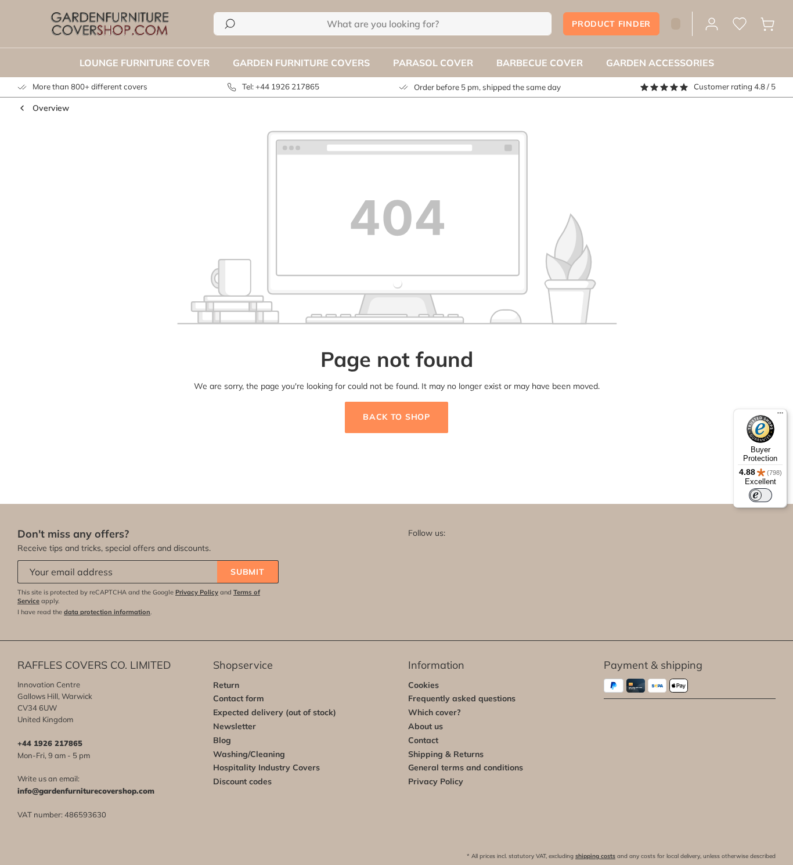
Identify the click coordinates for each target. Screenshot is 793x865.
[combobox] (383, 23)
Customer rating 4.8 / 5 (735, 86)
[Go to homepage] (109, 24)
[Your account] (712, 24)
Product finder (611, 24)
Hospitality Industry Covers (266, 767)
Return (226, 685)
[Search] (229, 23)
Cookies (423, 685)
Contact (423, 740)
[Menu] (780, 416)
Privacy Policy (196, 592)
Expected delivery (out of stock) (274, 712)
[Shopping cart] (767, 24)
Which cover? (434, 712)
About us (425, 726)
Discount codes (242, 781)
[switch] (760, 495)
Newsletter (234, 726)
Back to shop (396, 417)
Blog (222, 740)
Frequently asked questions (462, 698)
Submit (247, 572)
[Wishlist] (739, 24)
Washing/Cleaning (249, 754)
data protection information (107, 612)
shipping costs (595, 856)
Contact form (238, 698)
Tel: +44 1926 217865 (280, 86)
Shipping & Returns (446, 754)
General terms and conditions (465, 767)
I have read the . (84, 612)
